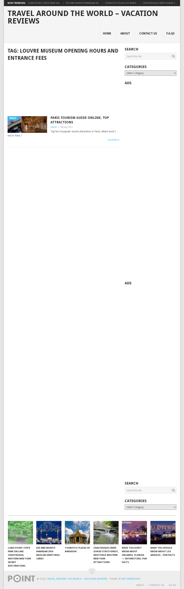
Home (107, 33)
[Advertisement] (63, 89)
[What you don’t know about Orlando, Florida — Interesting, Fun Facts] (134, 532)
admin (53, 127)
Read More (113, 139)
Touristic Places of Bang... (121, 3)
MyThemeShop (131, 578)
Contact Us (148, 33)
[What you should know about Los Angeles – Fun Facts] (163, 532)
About (125, 33)
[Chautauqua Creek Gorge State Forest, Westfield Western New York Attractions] (106, 532)
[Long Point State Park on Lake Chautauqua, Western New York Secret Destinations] (20, 532)
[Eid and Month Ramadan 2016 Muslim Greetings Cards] (48, 532)
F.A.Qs (170, 33)
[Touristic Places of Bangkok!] (77, 532)
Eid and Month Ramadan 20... (83, 3)
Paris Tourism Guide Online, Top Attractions (79, 120)
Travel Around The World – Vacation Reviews (83, 17)
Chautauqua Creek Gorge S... (159, 3)
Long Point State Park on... (44, 3)
